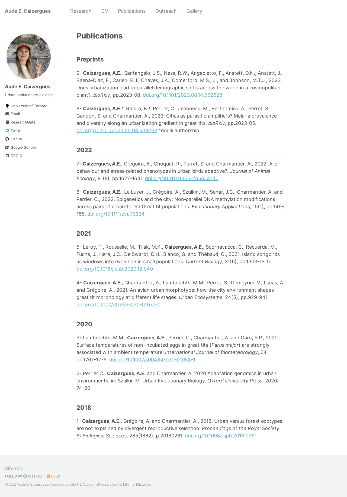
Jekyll (74, 484)
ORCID (15, 156)
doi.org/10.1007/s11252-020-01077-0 (118, 304)
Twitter (16, 130)
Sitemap (14, 468)
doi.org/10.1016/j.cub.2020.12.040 (114, 269)
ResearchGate (22, 122)
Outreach (166, 11)
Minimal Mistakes (136, 484)
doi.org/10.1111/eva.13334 (116, 214)
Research (81, 11)
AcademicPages (95, 484)
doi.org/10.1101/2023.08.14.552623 (182, 95)
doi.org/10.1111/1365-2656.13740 (182, 178)
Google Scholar (23, 147)
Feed (55, 476)
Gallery (194, 11)
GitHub (34, 476)
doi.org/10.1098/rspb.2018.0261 (221, 435)
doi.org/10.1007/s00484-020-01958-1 (152, 359)
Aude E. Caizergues (28, 11)
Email (14, 114)
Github (15, 139)
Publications (132, 11)
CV (104, 11)
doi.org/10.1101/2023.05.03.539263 (116, 130)
